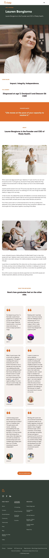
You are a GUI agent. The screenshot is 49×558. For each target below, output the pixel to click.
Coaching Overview (16, 516)
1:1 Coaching (17, 507)
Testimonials (5, 522)
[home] (8, 2)
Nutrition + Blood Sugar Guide (30, 520)
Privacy (3, 548)
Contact (4, 510)
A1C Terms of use (18, 548)
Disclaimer (9, 548)
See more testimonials (24, 473)
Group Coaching (18, 511)
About (3, 506)
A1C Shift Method (30, 515)
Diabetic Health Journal (30, 525)
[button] (44, 2)
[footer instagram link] (3, 496)
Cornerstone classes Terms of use (30, 550)
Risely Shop (29, 529)
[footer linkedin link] (10, 496)
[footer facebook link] (7, 496)
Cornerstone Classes (29, 511)
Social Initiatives (5, 514)
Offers (3, 539)
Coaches (16, 520)
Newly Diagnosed (31, 506)
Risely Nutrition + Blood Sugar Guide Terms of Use (35, 548)
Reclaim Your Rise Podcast (6, 535)
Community (4, 518)
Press (3, 526)
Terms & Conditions (15, 550)
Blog (3, 530)
